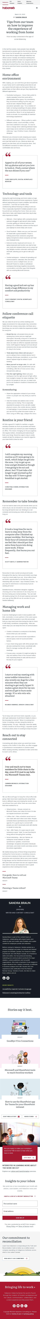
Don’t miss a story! (9, 1116)
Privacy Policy (10, 1226)
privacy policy (29, 1314)
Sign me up (20, 1218)
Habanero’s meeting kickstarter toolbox (16, 993)
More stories (29, 1116)
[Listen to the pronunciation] (20, 906)
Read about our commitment (14, 1258)
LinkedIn (21, 1305)
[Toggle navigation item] (36, 8)
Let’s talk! (27, 1157)
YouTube (18, 1305)
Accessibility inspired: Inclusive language (16, 989)
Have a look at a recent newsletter (18, 1196)
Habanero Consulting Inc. (8, 8)
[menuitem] (5, 2)
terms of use (16, 1314)
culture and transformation (20, 1171)
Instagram (14, 1305)
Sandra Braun (21, 17)
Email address (9, 1211)
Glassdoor (25, 1305)
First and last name (10, 1204)
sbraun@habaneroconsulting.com (7, 978)
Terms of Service (23, 1226)
